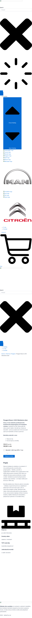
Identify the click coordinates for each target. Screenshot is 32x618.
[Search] (1, 91)
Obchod (8, 353)
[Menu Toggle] (1, 93)
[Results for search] (16, 74)
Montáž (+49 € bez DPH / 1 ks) (14, 450)
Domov (3, 353)
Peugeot (13, 353)
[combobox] (16, 9)
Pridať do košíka (9, 456)
